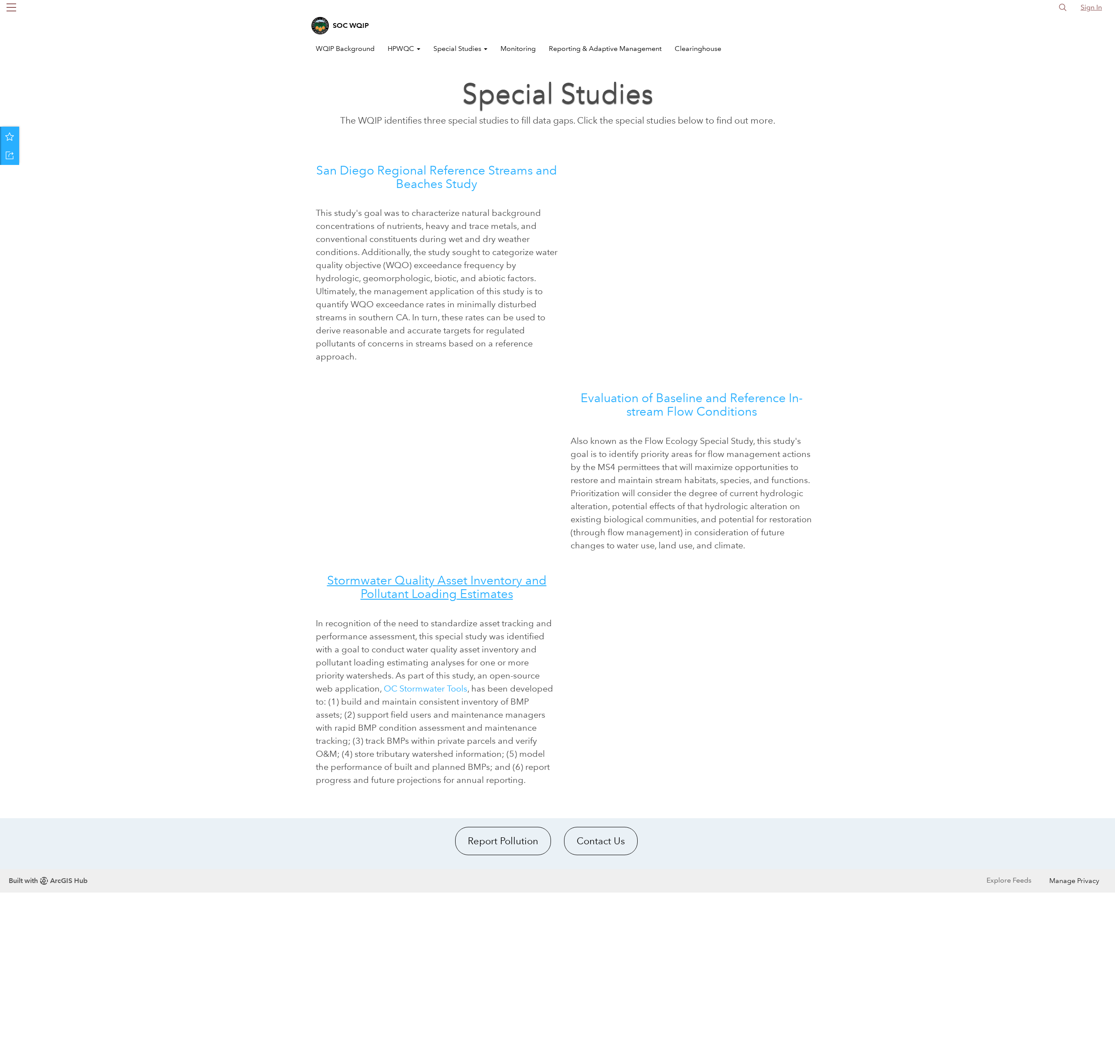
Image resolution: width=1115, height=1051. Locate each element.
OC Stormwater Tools (425, 688)
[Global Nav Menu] (11, 7)
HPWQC (402, 48)
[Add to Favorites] (9, 136)
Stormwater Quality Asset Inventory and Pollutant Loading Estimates (437, 587)
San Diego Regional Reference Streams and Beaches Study (436, 177)
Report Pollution (503, 841)
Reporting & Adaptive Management (605, 48)
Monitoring (518, 48)
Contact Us (601, 841)
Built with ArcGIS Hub (48, 880)
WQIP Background (345, 48)
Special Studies (458, 48)
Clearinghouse (698, 48)
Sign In (1091, 7)
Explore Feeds (1009, 880)
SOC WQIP (351, 25)
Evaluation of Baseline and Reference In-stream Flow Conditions (692, 405)
